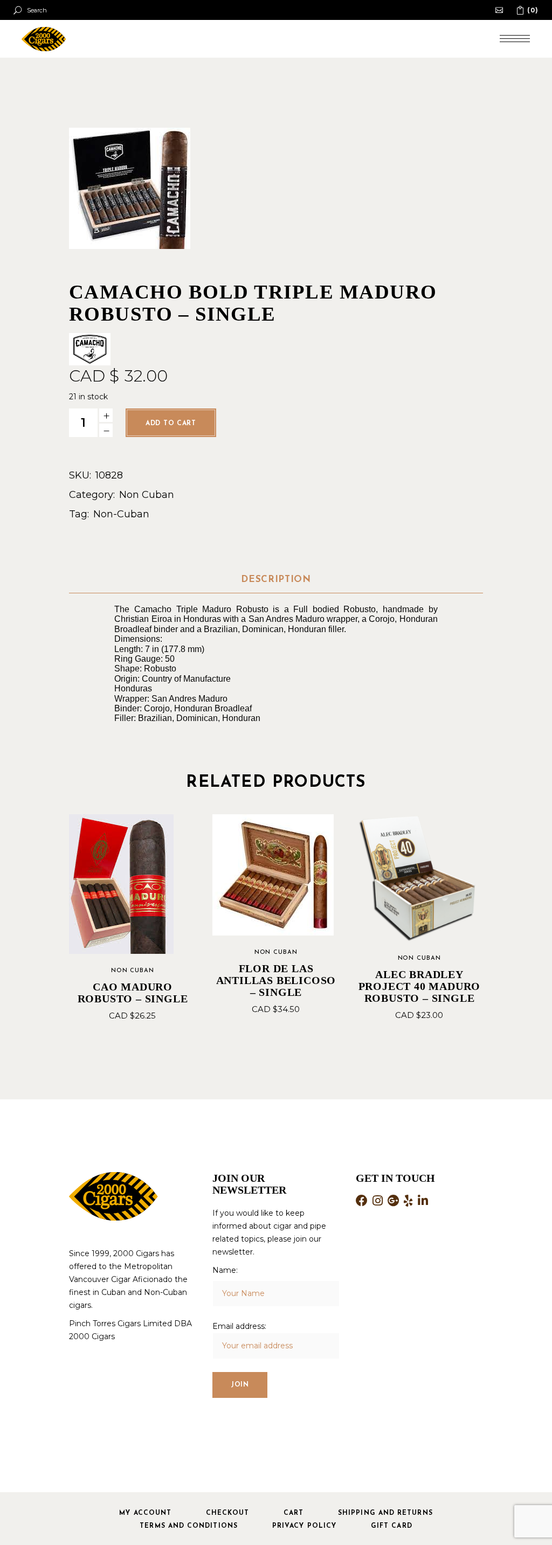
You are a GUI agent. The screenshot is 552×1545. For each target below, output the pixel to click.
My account (145, 1513)
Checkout (227, 1513)
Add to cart (171, 423)
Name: (225, 1270)
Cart (293, 1513)
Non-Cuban (121, 514)
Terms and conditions (189, 1526)
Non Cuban (146, 495)
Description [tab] (275, 579)
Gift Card (391, 1526)
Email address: (239, 1326)
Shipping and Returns (385, 1513)
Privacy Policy (304, 1526)
